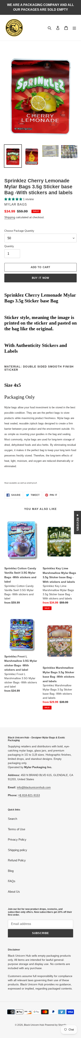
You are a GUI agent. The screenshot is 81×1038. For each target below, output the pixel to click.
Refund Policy (17, 860)
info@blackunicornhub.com (34, 787)
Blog (11, 870)
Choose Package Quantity (19, 230)
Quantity (9, 246)
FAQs (11, 881)
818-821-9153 (29, 795)
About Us (14, 891)
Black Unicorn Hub (34, 1025)
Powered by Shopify (55, 1025)
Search (12, 818)
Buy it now (40, 277)
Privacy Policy (17, 839)
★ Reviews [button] (77, 522)
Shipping (9, 217)
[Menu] (74, 28)
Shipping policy (17, 850)
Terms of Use (16, 829)
